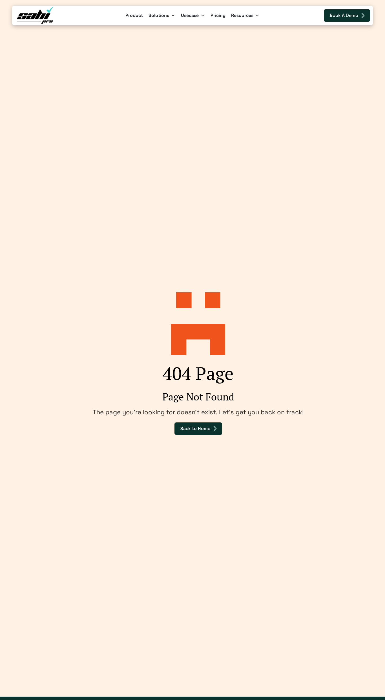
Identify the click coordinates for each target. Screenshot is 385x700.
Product (134, 15)
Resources (242, 15)
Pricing (218, 15)
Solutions (159, 15)
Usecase (190, 15)
